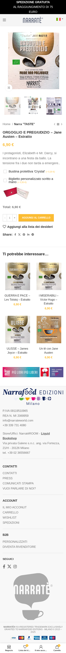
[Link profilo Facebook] (15, 234)
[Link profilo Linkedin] (28, 234)
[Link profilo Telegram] (32, 234)
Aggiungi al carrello (36, 217)
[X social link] (19, 234)
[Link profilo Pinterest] (24, 234)
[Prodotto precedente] (54, 124)
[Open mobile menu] (4, 19)
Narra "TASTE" (24, 124)
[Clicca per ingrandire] (8, 87)
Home (7, 124)
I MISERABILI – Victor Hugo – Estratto (48, 299)
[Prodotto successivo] (61, 124)
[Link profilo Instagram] (15, 566)
